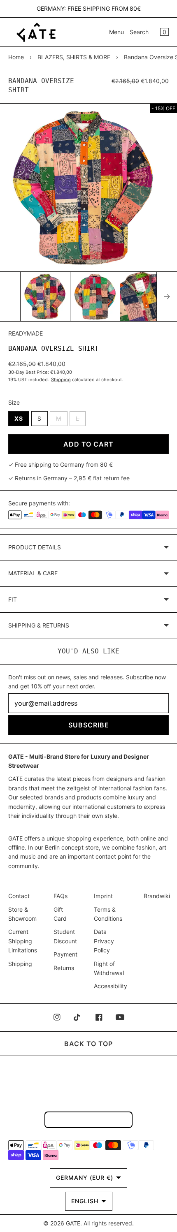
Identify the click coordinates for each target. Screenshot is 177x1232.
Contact (19, 895)
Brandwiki (157, 895)
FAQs (61, 895)
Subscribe (88, 725)
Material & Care (33, 573)
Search (139, 31)
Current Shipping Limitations (22, 941)
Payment (65, 954)
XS (18, 418)
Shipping (61, 379)
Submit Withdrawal (88, 1119)
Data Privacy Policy (104, 941)
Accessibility (110, 985)
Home (16, 56)
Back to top (88, 1044)
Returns (64, 967)
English (84, 1200)
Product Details (34, 547)
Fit (12, 599)
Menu (116, 31)
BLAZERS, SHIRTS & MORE (73, 56)
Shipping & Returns (38, 625)
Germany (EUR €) (84, 1177)
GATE (73, 1223)
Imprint (103, 895)
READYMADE (25, 333)
